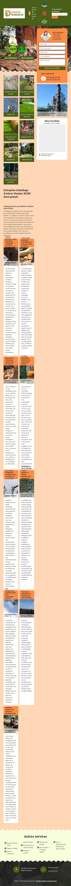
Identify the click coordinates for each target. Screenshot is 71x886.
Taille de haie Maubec (43, 843)
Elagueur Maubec (12, 848)
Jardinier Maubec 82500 (12, 844)
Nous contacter (27, 58)
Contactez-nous (52, 881)
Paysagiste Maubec (26, 852)
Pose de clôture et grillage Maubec (44, 850)
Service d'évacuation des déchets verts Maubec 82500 (61, 846)
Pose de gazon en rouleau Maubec (28, 846)
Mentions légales (41, 881)
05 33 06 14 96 (34, 10)
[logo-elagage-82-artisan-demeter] (14, 13)
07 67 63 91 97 (34, 16)
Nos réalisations (11, 58)
